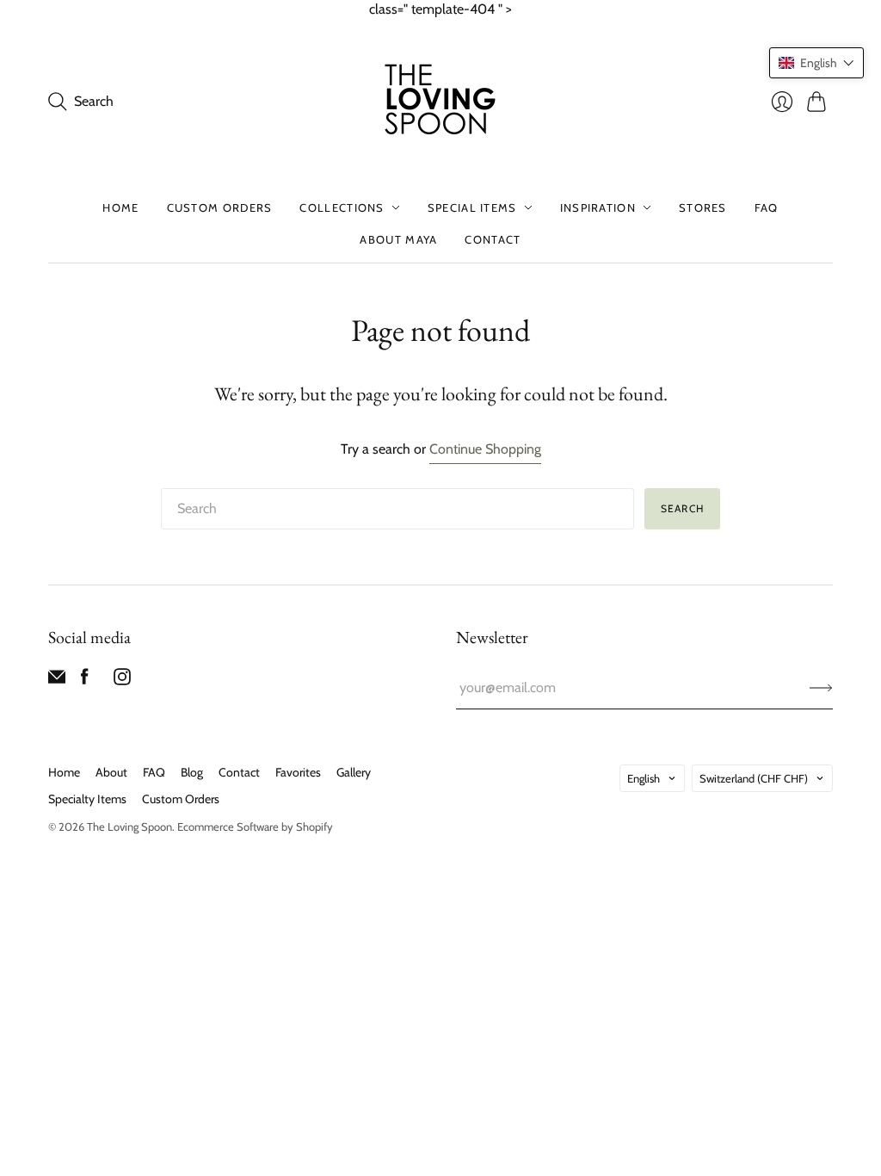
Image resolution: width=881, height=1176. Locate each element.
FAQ (767, 207)
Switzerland (753, 778)
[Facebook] (85, 680)
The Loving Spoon (129, 826)
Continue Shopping (485, 449)
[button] (816, 62)
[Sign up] (821, 688)
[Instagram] (122, 680)
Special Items (472, 207)
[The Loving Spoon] (440, 101)
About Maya (398, 239)
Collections (341, 207)
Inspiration (598, 207)
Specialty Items (87, 799)
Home (120, 207)
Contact (493, 239)
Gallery (353, 772)
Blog (192, 772)
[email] (56, 680)
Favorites (298, 772)
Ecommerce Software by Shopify (255, 826)
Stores (703, 207)
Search (682, 508)
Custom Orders (220, 207)
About (111, 772)
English (643, 778)
